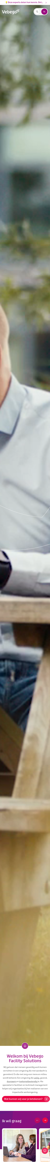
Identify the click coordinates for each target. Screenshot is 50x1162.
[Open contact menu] (45, 1151)
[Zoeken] (37, 12)
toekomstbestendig (28, 1081)
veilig (36, 1078)
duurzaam (11, 1081)
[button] (37, 1120)
